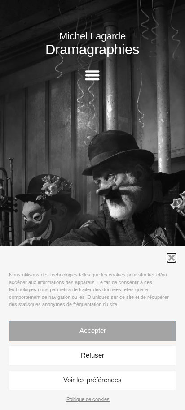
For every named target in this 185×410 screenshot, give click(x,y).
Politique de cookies (88, 399)
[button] (171, 257)
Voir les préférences (92, 380)
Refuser (92, 355)
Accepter (92, 330)
